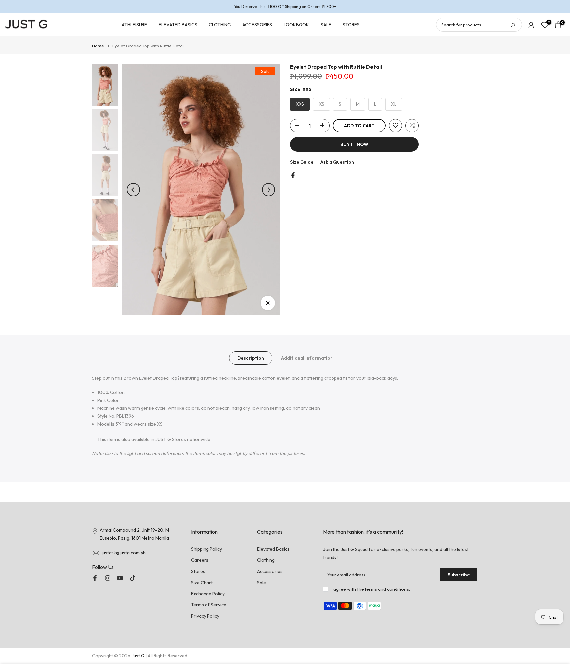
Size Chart (202, 583)
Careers (199, 560)
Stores (198, 571)
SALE (326, 25)
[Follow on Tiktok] (133, 578)
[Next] (268, 189)
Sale (261, 583)
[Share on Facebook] (293, 175)
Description (251, 358)
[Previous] (133, 189)
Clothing (266, 560)
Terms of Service (208, 605)
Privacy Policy (205, 616)
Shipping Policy (206, 549)
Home (98, 46)
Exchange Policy (208, 594)
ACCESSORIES (257, 25)
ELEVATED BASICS (178, 25)
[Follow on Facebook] (95, 578)
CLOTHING (220, 25)
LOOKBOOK (296, 25)
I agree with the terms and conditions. (371, 589)
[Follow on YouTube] (120, 578)
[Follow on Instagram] (108, 578)
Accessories (270, 571)
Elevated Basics (273, 549)
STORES (351, 25)
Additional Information (307, 358)
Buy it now (354, 144)
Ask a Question (337, 162)
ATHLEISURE (134, 25)
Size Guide (302, 162)
